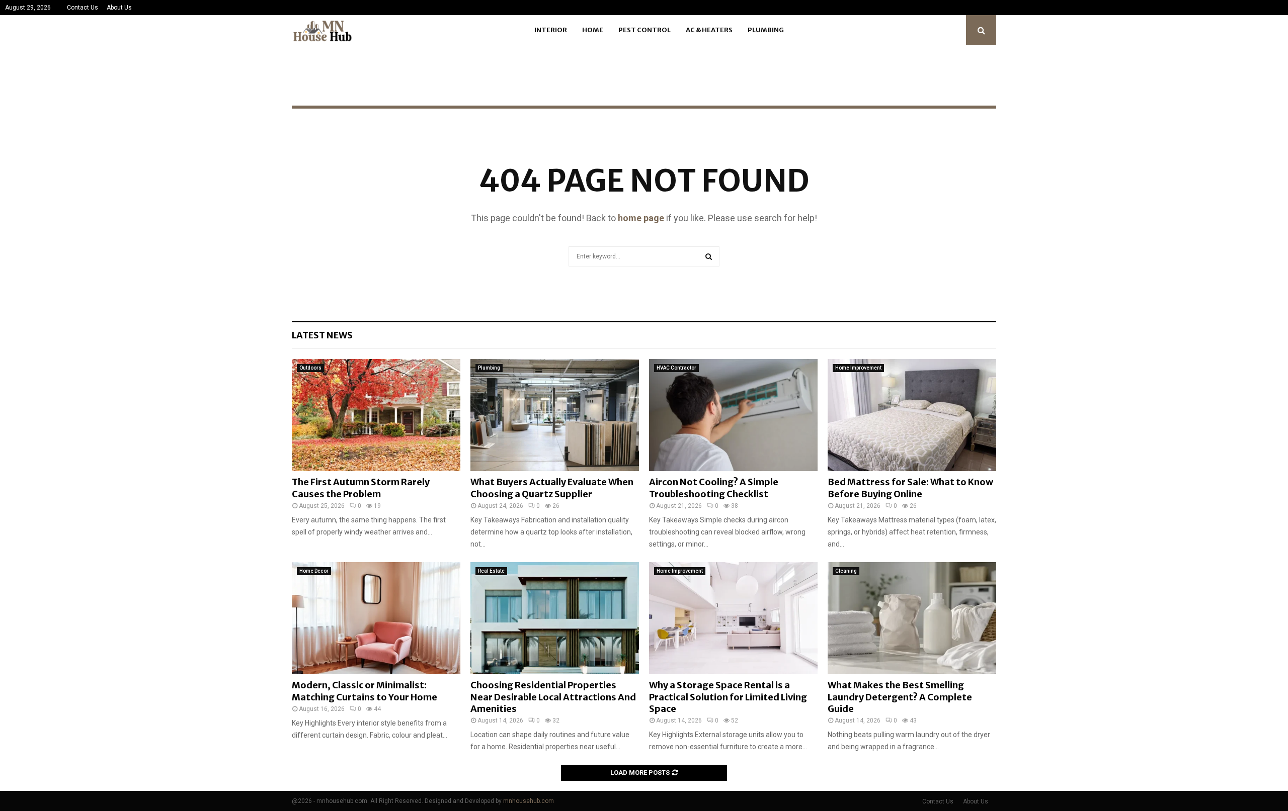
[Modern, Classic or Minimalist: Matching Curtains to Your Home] (376, 618)
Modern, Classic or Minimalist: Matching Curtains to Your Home (364, 690)
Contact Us (82, 7)
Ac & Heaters (709, 30)
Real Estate (491, 571)
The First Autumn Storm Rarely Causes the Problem (361, 487)
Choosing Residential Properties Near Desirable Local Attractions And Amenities (553, 696)
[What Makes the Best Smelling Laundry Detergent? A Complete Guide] (912, 618)
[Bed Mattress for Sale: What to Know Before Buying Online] (912, 415)
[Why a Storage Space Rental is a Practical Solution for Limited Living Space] (733, 618)
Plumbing (766, 30)
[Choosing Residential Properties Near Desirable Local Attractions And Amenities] (554, 618)
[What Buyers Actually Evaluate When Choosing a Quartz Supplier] (554, 415)
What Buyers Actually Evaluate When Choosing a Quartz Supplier (551, 487)
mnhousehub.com (528, 800)
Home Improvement (858, 368)
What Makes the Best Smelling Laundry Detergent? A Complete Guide (900, 696)
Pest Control (644, 30)
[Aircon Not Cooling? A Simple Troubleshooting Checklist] (733, 415)
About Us (119, 7)
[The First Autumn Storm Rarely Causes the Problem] (376, 415)
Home (592, 30)
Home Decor (314, 571)
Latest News (322, 335)
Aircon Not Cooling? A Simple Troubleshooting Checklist (713, 487)
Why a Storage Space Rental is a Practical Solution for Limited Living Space (728, 696)
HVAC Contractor (676, 368)
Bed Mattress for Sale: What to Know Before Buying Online (910, 487)
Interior (550, 30)
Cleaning (846, 571)
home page (641, 218)
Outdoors (310, 368)
